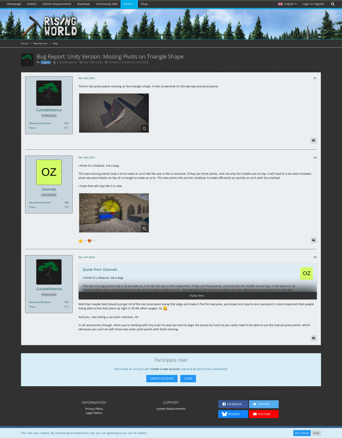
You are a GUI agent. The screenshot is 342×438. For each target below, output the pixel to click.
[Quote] (314, 140)
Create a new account (165, 369)
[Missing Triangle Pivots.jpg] (114, 113)
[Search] (332, 4)
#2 (315, 157)
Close (316, 433)
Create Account (162, 378)
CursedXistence (67, 62)
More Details (302, 433)
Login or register (313, 4)
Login (188, 378)
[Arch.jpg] (114, 213)
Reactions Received (39, 123)
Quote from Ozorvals (100, 269)
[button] (287, 4)
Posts (32, 127)
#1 (315, 78)
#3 (315, 257)
